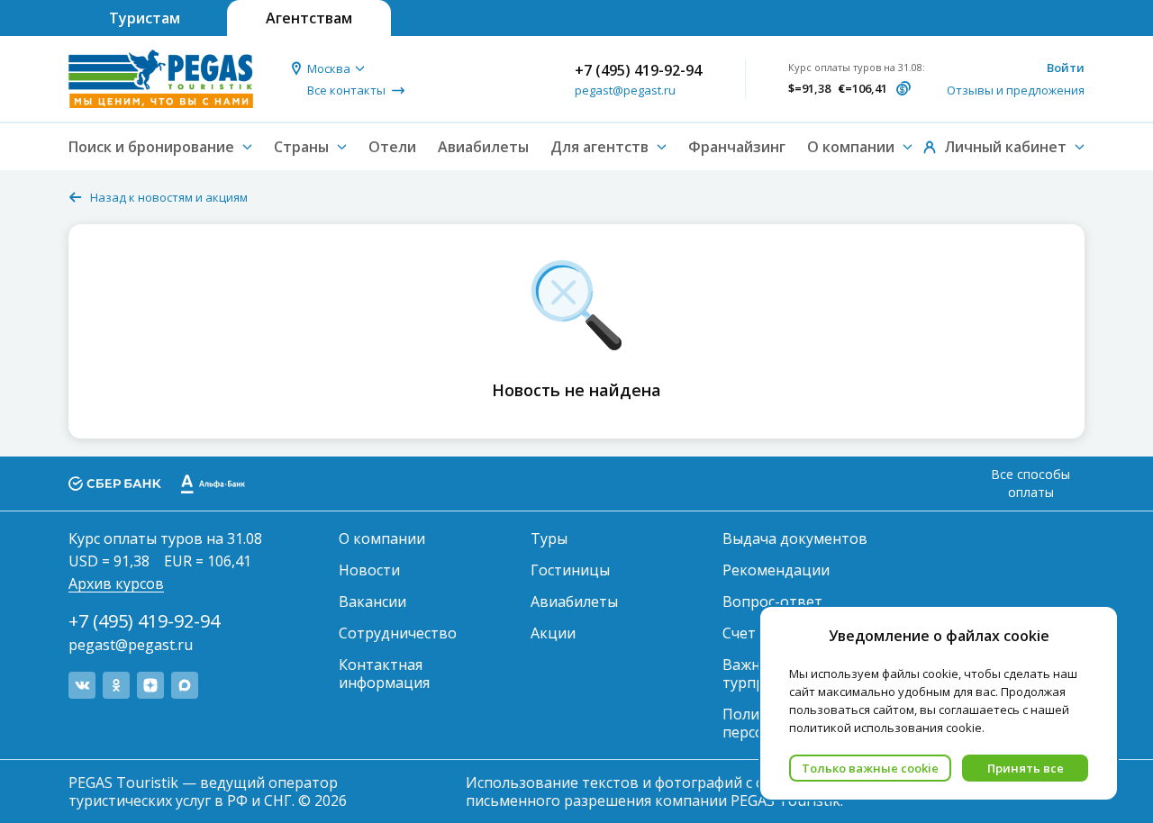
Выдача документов (794, 538)
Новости (369, 570)
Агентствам (309, 18)
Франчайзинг (736, 147)
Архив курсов (116, 583)
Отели (392, 147)
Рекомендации (776, 570)
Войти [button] (1066, 67)
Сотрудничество (398, 633)
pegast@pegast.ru (625, 90)
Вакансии (372, 601)
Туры (549, 538)
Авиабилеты (483, 147)
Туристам (144, 18)
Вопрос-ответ (772, 601)
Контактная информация (384, 673)
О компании (382, 538)
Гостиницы (570, 570)
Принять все (1025, 768)
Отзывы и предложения (1016, 90)
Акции (553, 633)
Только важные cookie (870, 768)
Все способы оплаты (1030, 483)
